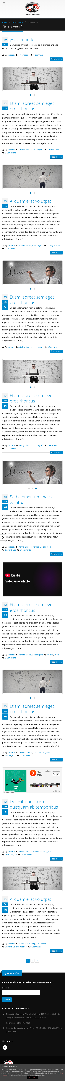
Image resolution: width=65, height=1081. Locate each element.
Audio (56, 654)
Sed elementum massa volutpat (32, 499)
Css (14, 550)
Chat (57, 149)
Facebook (5, 1047)
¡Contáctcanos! (12, 973)
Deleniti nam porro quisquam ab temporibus (34, 804)
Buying (21, 445)
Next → (37, 961)
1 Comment (38, 55)
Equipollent (23, 943)
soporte (11, 55)
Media (28, 245)
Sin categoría (23, 55)
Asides (29, 149)
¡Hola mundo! (22, 39)
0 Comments (10, 152)
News (35, 752)
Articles (21, 149)
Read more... (56, 59)
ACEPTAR (32, 1078)
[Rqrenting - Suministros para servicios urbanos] (32, 8)
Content (55, 445)
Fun (15, 854)
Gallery (50, 245)
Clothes (28, 445)
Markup (21, 245)
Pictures (57, 245)
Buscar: (5, 987)
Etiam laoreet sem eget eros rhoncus (32, 106)
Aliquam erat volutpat (30, 201)
